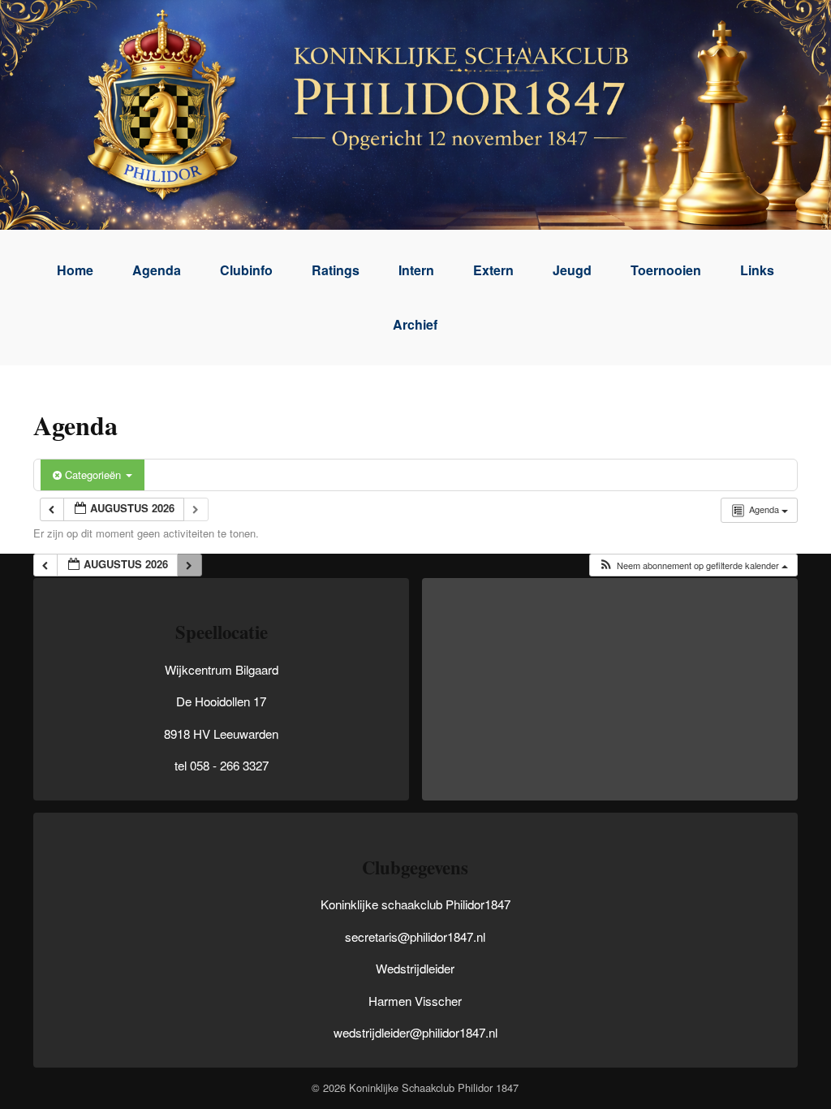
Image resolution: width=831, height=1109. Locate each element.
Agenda (156, 270)
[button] (693, 565)
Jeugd (572, 270)
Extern (493, 270)
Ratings (336, 270)
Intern (416, 270)
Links (757, 270)
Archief (415, 324)
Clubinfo (246, 270)
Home (75, 270)
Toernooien (666, 270)
